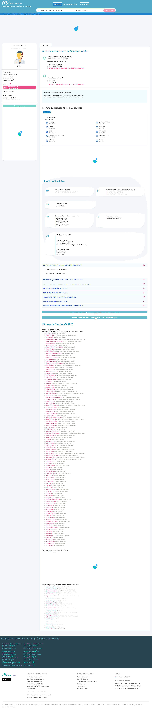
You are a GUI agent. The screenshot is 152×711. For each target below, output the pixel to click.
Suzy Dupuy (49, 333)
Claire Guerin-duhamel (52, 379)
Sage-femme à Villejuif (29, 662)
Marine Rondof (50, 517)
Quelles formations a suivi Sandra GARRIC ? (56, 301)
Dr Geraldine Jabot (51, 343)
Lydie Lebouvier (50, 507)
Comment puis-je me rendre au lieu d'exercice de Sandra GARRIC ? (63, 280)
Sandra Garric (49, 337)
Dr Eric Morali (49, 594)
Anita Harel (49, 439)
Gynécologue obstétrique (122, 686)
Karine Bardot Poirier (51, 491)
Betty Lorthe (49, 467)
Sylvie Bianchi (49, 515)
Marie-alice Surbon (51, 447)
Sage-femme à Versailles (8, 656)
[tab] (94, 265)
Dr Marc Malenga (50, 391)
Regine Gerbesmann (51, 407)
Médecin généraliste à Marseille (35, 679)
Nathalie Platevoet (50, 610)
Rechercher (109, 10)
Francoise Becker (50, 541)
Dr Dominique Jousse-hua (52, 455)
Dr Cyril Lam (49, 618)
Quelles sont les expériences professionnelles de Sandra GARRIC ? (63, 306)
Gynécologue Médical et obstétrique (86, 681)
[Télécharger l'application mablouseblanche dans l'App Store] (6, 679)
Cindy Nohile (49, 429)
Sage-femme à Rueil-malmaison (10, 664)
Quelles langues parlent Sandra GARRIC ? (55, 293)
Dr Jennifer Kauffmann (52, 616)
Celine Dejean (49, 461)
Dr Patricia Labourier (51, 419)
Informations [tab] (45, 45)
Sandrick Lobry (50, 451)
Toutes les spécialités (7, 14)
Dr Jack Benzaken (50, 335)
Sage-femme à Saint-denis (9, 645)
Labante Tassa (49, 437)
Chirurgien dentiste (82, 679)
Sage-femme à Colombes (8, 659)
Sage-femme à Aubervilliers (31, 645)
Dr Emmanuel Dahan (51, 592)
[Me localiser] (101, 10)
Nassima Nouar (50, 539)
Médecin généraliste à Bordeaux (35, 684)
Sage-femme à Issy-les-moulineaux (33, 648)
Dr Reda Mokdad (50, 355)
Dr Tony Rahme (50, 399)
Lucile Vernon (49, 495)
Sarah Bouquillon (50, 602)
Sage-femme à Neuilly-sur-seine (32, 654)
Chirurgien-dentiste (134, 683)
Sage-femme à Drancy (29, 647)
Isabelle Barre (49, 533)
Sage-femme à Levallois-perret (32, 650)
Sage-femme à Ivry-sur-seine (31, 659)
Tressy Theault (50, 479)
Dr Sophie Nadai (50, 427)
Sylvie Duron (49, 537)
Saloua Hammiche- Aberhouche (54, 363)
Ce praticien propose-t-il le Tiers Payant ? (55, 288)
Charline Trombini (50, 465)
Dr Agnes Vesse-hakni (51, 608)
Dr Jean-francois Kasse (52, 339)
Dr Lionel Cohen (50, 598)
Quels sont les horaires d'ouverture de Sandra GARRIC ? (60, 297)
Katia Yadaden (49, 545)
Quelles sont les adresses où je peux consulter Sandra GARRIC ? (62, 265)
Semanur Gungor (50, 503)
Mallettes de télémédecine (90, 704)
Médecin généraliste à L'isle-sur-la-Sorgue (38, 686)
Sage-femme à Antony (29, 653)
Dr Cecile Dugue (50, 365)
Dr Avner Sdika (50, 620)
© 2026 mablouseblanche (21, 704)
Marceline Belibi (50, 395)
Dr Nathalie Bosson (51, 361)
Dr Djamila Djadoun (51, 590)
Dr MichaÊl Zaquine (51, 624)
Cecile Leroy (49, 614)
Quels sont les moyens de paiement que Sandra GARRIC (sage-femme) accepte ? (67, 284)
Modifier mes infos (20, 106)
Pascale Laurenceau (51, 501)
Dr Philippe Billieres (51, 441)
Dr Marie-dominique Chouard (54, 417)
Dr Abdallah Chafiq (51, 377)
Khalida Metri (49, 531)
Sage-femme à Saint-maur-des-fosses (12, 665)
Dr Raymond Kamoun (51, 457)
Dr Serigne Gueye (50, 349)
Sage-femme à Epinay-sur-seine (32, 664)
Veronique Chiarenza (51, 588)
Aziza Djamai (49, 511)
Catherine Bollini (50, 471)
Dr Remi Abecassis (51, 425)
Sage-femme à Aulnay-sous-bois (10, 661)
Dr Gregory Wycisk (51, 453)
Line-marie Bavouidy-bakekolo (54, 353)
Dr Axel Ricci (49, 383)
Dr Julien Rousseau (51, 445)
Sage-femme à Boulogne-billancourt (11, 643)
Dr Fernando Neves (51, 403)
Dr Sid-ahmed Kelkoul (51, 612)
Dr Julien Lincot (50, 443)
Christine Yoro (49, 381)
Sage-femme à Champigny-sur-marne (34, 643)
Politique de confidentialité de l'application (49, 704)
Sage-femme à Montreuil (8, 647)
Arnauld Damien (50, 387)
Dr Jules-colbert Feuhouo (52, 433)
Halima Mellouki (50, 345)
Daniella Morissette (51, 519)
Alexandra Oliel (50, 385)
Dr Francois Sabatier (51, 431)
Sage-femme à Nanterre (8, 651)
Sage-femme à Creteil (7, 653)
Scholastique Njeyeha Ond (53, 473)
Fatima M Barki (50, 475)
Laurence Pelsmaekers (52, 489)
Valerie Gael (49, 483)
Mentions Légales (33, 704)
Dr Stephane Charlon (51, 421)
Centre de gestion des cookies (9, 706)
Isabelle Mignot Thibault (52, 535)
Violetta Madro (50, 523)
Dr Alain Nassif (50, 373)
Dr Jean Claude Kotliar (52, 596)
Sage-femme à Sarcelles (30, 656)
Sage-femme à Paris (7, 650)
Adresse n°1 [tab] (47, 112)
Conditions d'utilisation (7, 704)
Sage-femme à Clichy (29, 657)
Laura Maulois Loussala (52, 371)
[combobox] (90, 10)
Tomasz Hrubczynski (51, 423)
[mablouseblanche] (9, 674)
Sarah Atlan (49, 463)
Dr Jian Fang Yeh (50, 367)
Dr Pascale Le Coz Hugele (52, 405)
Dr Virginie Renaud (51, 606)
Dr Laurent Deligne (51, 449)
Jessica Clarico (49, 487)
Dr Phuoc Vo (49, 622)
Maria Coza (49, 469)
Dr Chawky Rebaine (51, 604)
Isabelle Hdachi (50, 485)
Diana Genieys (49, 509)
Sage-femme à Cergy (29, 661)
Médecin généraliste (82, 676)
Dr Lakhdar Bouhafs (51, 435)
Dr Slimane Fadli (50, 459)
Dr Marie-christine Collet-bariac (54, 347)
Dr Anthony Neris (50, 628)
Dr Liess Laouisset (50, 389)
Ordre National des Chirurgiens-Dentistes (132, 704)
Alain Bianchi (49, 525)
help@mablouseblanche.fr (124, 676)
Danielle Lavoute (50, 477)
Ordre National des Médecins (113, 704)
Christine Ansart (50, 505)
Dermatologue (81, 686)
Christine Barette (50, 481)
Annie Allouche (50, 543)
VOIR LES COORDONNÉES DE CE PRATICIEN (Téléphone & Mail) (67, 68)
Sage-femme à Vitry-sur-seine (10, 657)
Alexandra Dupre (50, 513)
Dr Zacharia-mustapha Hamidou (54, 341)
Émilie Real (49, 493)
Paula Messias (49, 529)
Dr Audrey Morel (50, 369)
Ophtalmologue (81, 684)
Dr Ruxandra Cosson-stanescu (54, 397)
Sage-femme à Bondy (29, 665)
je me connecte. (84, 4)
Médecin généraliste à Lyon (34, 681)
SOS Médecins (101, 704)
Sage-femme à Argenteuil (9, 648)
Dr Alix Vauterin (50, 351)
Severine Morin (50, 415)
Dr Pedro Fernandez (51, 409)
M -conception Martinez (52, 527)
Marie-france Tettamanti (52, 521)
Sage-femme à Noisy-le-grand (31, 651)
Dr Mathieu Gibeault (51, 413)
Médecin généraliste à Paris (34, 676)
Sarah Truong (49, 359)
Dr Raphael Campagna (52, 357)
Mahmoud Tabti (50, 497)
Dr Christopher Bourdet (52, 375)
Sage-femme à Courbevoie (9, 654)
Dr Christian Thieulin (51, 600)
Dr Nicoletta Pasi (50, 401)
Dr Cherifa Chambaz (51, 393)
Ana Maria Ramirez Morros (53, 499)
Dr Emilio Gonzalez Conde (53, 586)
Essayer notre (71, 704)
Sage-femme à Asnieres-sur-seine (11, 662)
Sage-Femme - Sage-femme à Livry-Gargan (23, 14)
